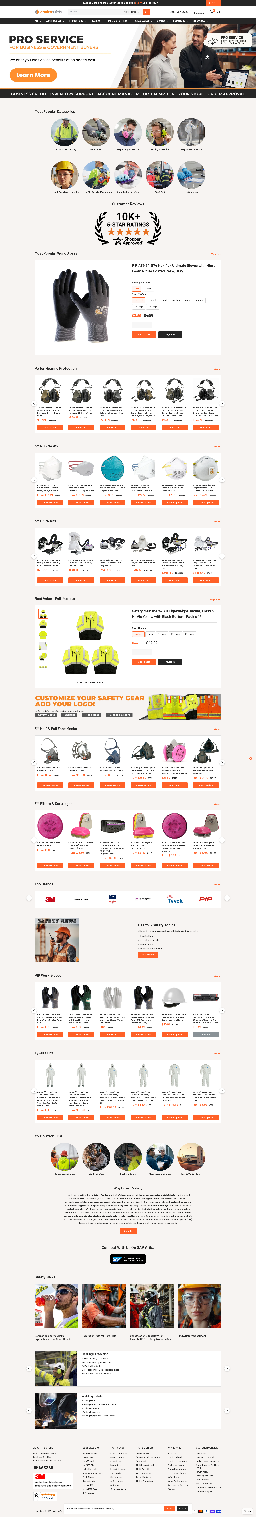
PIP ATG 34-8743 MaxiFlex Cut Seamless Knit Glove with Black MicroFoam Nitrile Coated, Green (80, 1018)
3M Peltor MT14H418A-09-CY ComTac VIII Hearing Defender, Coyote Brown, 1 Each (49, 411)
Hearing (95, 20)
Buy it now (170, 334)
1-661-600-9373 (53, 1460)
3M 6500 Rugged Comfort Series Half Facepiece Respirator (205, 770)
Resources (199, 20)
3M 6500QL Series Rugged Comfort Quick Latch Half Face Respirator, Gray (143, 770)
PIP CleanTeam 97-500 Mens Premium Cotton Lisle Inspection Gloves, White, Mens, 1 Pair (112, 1018)
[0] (211, 11)
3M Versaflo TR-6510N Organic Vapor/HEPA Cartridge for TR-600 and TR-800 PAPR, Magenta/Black (112, 848)
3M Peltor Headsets (91, 1366)
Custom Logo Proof (119, 1453)
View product (215, 599)
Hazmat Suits (89, 1481)
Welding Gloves (89, 1400)
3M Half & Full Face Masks (148, 1457)
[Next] (227, 131)
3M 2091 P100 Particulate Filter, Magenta (48, 844)
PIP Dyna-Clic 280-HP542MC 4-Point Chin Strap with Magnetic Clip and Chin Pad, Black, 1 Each (205, 1018)
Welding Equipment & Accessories (98, 1415)
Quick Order (213, 3)
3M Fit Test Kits (143, 1469)
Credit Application (176, 1457)
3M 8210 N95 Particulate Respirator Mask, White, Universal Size (173, 488)
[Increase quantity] (149, 325)
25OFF (138, 3)
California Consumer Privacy (209, 1487)
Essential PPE (116, 1461)
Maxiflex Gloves (90, 1453)
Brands (161, 20)
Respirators (76, 20)
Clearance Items (118, 1489)
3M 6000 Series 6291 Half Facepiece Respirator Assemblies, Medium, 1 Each (174, 770)
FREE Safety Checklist (177, 1473)
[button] (227, 898)
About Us (128, 1231)
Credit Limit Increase (177, 1461)
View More (216, 254)
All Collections (116, 1481)
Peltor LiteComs (143, 1477)
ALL (36, 20)
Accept (170, 1508)
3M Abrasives (141, 20)
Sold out (206, 1034)
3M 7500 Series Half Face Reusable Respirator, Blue (111, 769)
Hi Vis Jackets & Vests (93, 1473)
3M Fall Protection (144, 1481)
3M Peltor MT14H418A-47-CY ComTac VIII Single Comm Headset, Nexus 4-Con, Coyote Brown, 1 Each (143, 411)
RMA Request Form (204, 1475)
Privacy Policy (202, 1479)
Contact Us (201, 1453)
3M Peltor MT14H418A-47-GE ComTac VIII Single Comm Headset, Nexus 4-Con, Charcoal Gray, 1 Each (205, 411)
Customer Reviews (176, 1465)
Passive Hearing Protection (95, 1358)
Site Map (172, 1489)
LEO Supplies (88, 1493)
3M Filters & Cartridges (146, 1465)
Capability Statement (178, 1469)
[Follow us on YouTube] (46, 1467)
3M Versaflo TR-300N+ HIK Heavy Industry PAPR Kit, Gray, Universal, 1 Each (49, 563)
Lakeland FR (88, 1485)
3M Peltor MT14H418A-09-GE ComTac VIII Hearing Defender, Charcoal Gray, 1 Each (112, 411)
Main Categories (118, 1469)
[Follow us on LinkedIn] (51, 1467)
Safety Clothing (117, 20)
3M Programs (116, 1477)
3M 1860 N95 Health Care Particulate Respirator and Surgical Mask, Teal (112, 488)
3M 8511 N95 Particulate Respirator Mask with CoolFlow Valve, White (204, 488)
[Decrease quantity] (135, 325)
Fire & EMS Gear (90, 1489)
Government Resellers (178, 1485)
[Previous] (28, 131)
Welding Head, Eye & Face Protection (100, 1404)
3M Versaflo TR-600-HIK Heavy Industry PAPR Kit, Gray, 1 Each (111, 563)
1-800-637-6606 (48, 1453)
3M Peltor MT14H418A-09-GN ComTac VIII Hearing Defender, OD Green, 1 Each (80, 410)
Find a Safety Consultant (192, 1335)
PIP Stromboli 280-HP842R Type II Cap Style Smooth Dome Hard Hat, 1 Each (174, 1017)
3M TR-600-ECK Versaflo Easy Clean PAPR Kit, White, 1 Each (143, 563)
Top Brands (115, 1473)
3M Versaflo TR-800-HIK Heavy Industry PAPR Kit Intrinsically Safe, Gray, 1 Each (173, 564)
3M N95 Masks (89, 1461)
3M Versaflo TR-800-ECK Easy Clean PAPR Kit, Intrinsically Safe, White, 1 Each (204, 564)
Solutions (179, 20)
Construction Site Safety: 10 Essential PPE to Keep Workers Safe (151, 1337)
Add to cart (144, 334)
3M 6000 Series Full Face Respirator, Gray (79, 769)
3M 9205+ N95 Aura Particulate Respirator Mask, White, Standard (141, 488)
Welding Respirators (92, 1411)
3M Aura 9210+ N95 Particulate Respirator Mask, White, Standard (48, 488)
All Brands (114, 1485)
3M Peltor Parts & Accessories (96, 1373)
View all (218, 369)
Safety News (148, 954)
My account (199, 13)
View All (218, 884)
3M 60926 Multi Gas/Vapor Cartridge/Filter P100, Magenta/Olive (80, 845)
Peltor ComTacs (143, 1473)
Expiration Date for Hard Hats (99, 1335)
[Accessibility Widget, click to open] (250, 758)
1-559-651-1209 (44, 1457)
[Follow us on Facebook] (36, 1467)
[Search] (146, 12)
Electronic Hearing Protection (96, 1362)
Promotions (115, 1465)
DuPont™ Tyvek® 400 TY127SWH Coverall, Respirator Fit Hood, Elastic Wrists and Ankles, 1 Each (143, 1096)
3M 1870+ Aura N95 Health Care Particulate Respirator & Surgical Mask (81, 488)
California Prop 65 (204, 1491)
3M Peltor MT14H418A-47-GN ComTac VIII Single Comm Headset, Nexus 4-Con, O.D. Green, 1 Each (174, 411)
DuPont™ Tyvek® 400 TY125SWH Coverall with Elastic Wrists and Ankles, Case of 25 (173, 1096)
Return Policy (202, 1471)
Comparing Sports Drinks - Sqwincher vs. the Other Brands (53, 1337)
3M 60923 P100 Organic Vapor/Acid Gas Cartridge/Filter (141, 845)
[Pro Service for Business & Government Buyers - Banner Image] (128, 26)
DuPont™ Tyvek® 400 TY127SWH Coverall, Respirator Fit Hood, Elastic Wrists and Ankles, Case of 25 (112, 1097)
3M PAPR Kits (88, 1465)
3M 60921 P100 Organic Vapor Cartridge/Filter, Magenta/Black (203, 845)
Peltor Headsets (90, 1469)
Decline (182, 1508)
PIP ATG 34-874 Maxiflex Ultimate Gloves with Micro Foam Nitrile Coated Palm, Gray (49, 1018)
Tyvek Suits (88, 1457)
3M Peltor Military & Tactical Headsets (100, 1369)
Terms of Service (204, 1483)
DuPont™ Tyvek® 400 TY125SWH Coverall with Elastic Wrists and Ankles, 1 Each (205, 1096)
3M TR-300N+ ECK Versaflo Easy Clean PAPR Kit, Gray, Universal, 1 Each (80, 563)
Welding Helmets (90, 1408)
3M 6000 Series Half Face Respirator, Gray (48, 769)
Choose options (50, 502)
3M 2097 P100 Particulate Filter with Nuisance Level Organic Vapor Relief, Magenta (173, 846)
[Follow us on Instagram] (41, 1467)
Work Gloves (53, 20)
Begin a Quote (117, 1457)
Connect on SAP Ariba (206, 1457)
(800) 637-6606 (179, 11)
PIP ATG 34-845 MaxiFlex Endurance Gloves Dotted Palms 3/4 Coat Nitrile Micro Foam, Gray (142, 1018)
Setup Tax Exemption (177, 1481)
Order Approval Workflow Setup (207, 1466)
